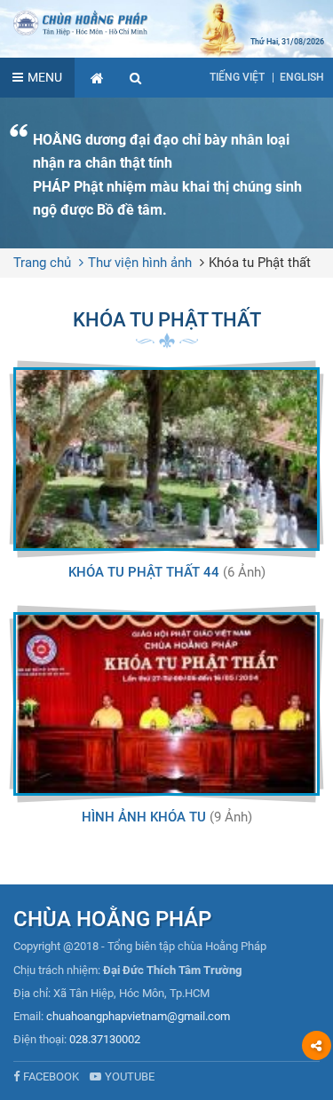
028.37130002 (104, 1039)
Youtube (130, 1076)
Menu (45, 77)
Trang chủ (42, 263)
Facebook (51, 1076)
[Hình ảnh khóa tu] (166, 704)
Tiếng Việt (237, 77)
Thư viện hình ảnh (140, 263)
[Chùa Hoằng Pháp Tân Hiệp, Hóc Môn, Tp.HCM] (166, 22)
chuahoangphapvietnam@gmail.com (138, 1016)
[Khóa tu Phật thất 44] (166, 459)
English (302, 77)
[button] (136, 78)
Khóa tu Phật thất (260, 263)
